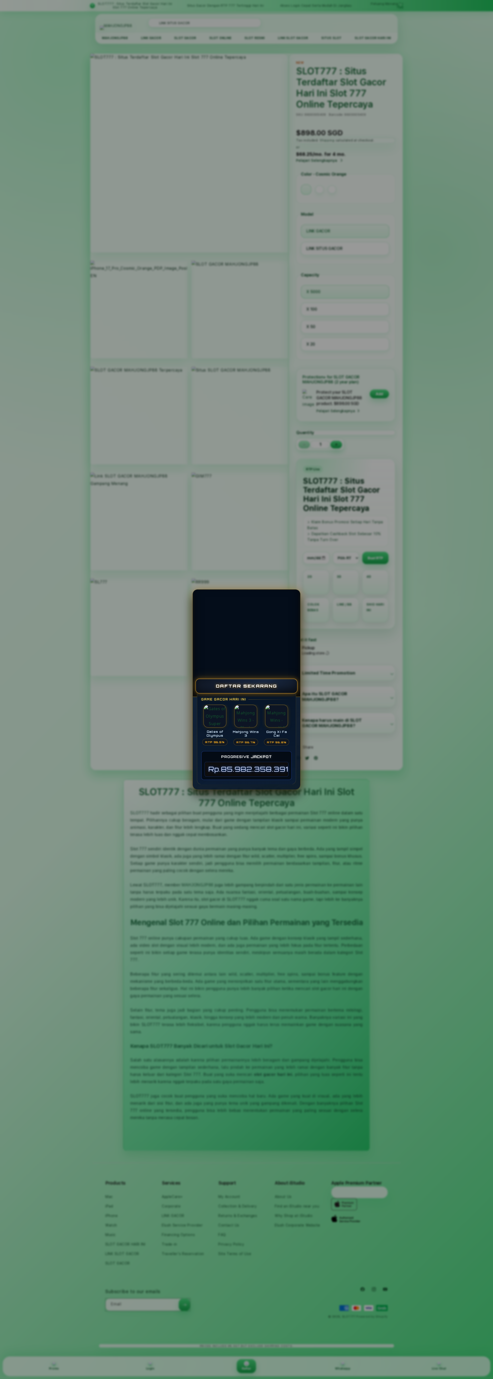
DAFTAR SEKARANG (246, 685)
